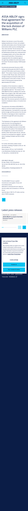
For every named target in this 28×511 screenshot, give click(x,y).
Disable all (14, 264)
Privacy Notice (17, 254)
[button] (12, 6)
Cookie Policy (10, 254)
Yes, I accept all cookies (14, 269)
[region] (14, 255)
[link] (5, 6)
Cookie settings (14, 259)
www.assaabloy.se (6, 171)
